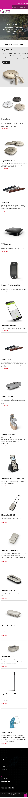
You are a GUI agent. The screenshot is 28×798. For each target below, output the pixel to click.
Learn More (4, 128)
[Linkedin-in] (2, 788)
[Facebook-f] (6, 788)
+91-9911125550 (21, 0)
